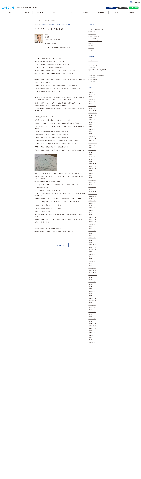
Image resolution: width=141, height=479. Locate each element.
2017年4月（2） (92, 342)
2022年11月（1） (92, 194)
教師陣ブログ (101, 12)
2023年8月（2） (92, 173)
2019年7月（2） (92, 282)
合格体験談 (131, 12)
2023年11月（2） (92, 166)
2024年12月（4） (92, 138)
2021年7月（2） (92, 228)
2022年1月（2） (92, 214)
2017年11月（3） (92, 326)
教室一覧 (55, 12)
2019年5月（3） (92, 286)
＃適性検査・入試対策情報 (48, 24)
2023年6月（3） (92, 177)
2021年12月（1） (92, 217)
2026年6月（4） (92, 96)
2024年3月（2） (92, 157)
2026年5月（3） (92, 99)
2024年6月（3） (92, 152)
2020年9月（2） (92, 252)
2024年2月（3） (92, 159)
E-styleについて (25, 12)
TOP (10, 12)
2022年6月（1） (92, 205)
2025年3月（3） (92, 131)
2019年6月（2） (92, 284)
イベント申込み (123, 7)
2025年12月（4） (92, 110)
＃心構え (68, 24)
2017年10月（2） (92, 328)
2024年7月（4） (92, 150)
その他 (91, 50)
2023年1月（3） (92, 189)
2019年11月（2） (92, 272)
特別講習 (92, 34)
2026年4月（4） (92, 101)
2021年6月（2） (92, 231)
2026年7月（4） (92, 94)
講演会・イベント (94, 36)
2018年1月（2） (92, 321)
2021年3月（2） (92, 238)
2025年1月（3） (92, 136)
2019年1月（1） (92, 295)
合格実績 (116, 12)
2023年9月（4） (92, 171)
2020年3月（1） (92, 263)
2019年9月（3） (92, 277)
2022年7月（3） (92, 203)
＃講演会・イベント (60, 24)
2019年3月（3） (92, 291)
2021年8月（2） (92, 226)
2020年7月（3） (92, 256)
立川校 (54, 43)
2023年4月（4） (92, 182)
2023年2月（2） (92, 187)
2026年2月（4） (92, 106)
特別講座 (85, 12)
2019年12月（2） (92, 270)
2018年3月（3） (92, 316)
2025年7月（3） (92, 122)
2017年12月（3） (92, 323)
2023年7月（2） (92, 175)
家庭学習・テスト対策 (95, 41)
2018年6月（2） (92, 309)
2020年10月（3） (92, 249)
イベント (70, 12)
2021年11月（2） (92, 219)
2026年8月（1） (92, 92)
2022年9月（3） (92, 198)
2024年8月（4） (92, 147)
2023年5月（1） (92, 180)
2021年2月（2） (92, 240)
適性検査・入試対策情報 (96, 29)
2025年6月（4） (92, 124)
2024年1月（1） (92, 161)
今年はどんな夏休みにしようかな (96, 75)
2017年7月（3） (92, 335)
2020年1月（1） (92, 268)
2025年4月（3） (92, 129)
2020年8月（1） (92, 254)
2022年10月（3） (92, 196)
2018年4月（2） (92, 314)
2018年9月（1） (92, 302)
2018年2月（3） (92, 319)
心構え (92, 43)
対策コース (40, 12)
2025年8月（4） (92, 120)
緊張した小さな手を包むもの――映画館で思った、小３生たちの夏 (97, 70)
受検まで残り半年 (92, 65)
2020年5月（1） (92, 261)
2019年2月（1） (92, 293)
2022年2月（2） (92, 212)
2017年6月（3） (92, 337)
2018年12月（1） (92, 298)
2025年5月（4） (92, 127)
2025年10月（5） (92, 115)
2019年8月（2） (92, 279)
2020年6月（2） (92, 259)
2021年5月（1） (92, 233)
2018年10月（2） (92, 300)
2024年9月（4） (92, 145)
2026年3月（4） (92, 103)
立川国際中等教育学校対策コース (61, 48)
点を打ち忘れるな (93, 61)
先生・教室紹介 (93, 38)
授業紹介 (92, 31)
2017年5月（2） (92, 339)
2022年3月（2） (92, 210)
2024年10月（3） (92, 143)
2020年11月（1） (92, 247)
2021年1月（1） (92, 242)
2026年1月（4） (92, 108)
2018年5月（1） (92, 312)
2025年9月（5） (92, 117)
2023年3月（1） (92, 184)
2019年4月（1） (92, 289)
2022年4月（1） (92, 208)
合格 (91, 45)
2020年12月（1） (92, 245)
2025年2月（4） (92, 134)
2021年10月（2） (92, 221)
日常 (91, 48)
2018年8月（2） (92, 305)
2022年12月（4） (92, 191)
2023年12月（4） (92, 164)
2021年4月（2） (92, 235)
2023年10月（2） (92, 168)
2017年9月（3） (92, 330)
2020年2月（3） (92, 265)
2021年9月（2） (92, 224)
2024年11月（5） (92, 140)
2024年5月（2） (92, 154)
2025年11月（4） (92, 113)
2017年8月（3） (92, 333)
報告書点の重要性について (94, 79)
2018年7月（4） (92, 307)
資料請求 (111, 7)
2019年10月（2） (92, 275)
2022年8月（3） (92, 201)
